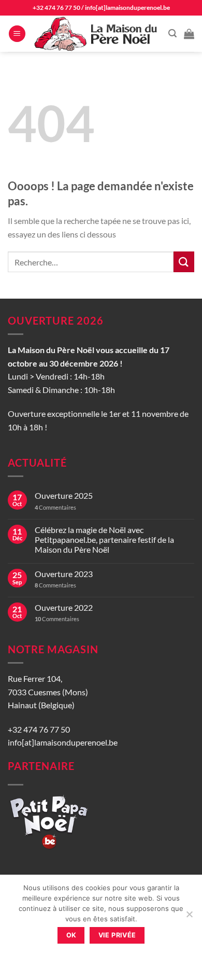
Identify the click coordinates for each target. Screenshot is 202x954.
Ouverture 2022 (64, 607)
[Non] (189, 917)
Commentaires (55, 507)
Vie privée (117, 935)
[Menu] (17, 34)
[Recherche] (172, 33)
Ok (71, 935)
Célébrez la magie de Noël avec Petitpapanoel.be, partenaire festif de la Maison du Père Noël (104, 539)
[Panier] (189, 33)
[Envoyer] (184, 261)
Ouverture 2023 (64, 574)
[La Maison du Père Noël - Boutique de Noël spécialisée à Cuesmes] (97, 33)
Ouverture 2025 (64, 495)
